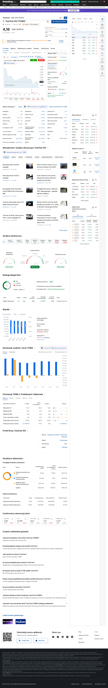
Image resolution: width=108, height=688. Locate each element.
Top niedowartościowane (78, 215)
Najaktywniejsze (76, 119)
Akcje (5, 7)
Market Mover (76, 115)
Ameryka (56, 7)
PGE (73, 42)
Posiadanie (16, 52)
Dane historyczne (25, 52)
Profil (10, 52)
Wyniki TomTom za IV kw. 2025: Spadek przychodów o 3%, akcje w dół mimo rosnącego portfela (48, 204)
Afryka (80, 7)
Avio (18, 518)
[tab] (11, 241)
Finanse (36, 48)
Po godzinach (27, 7)
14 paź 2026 (42, 131)
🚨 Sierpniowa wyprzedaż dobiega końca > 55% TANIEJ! (64, 1)
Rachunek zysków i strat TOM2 (18, 348)
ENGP (73, 53)
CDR (73, 48)
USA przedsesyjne (18, 7)
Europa (61, 7)
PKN (73, 50)
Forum (53, 48)
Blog (80, 632)
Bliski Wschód (67, 7)
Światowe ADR (41, 7)
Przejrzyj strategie (61, 41)
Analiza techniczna (12, 236)
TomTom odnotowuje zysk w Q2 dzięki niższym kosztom (13, 203)
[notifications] (101, 1)
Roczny (5, 352)
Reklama (97, 635)
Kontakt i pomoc (99, 638)
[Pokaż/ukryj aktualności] (36, 57)
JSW (73, 40)
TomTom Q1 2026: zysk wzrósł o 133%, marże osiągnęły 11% (13, 217)
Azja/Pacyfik (74, 7)
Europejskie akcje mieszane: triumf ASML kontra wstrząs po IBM (13, 191)
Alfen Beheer (46, 518)
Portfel (80, 638)
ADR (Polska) (49, 7)
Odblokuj (63, 29)
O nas (96, 632)
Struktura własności (12, 458)
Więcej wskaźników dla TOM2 (58, 106)
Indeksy (79, 18)
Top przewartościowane (91, 215)
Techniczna (45, 48)
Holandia (64, 447)
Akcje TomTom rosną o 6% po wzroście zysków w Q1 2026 (47, 166)
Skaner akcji (68, 4)
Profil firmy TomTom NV (14, 430)
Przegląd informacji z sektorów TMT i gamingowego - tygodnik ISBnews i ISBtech (47, 191)
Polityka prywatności (87, 684)
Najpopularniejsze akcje (80, 180)
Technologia (63, 440)
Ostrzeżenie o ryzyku (100, 684)
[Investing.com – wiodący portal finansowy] (9, 2)
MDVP (73, 37)
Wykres (13, 48)
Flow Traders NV (34, 518)
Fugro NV (6, 518)
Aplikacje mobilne (83, 635)
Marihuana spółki (87, 7)
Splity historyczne (36, 52)
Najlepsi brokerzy (78, 148)
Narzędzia (81, 642)
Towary (85, 18)
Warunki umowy (75, 684)
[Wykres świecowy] (4, 57)
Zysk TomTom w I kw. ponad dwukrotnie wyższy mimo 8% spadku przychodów (46, 178)
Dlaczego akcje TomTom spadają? (11, 166)
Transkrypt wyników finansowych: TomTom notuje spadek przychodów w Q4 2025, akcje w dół (47, 219)
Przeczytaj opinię (96, 158)
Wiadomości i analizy (25, 48)
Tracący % (93, 119)
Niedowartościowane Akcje (98, 7)
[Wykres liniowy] (8, 57)
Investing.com (6, 180)
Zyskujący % (85, 119)
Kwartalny (12, 352)
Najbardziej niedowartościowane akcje (79, 209)
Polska (11, 7)
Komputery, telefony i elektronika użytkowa (57, 436)
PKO (73, 45)
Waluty (73, 18)
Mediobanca (60, 518)
